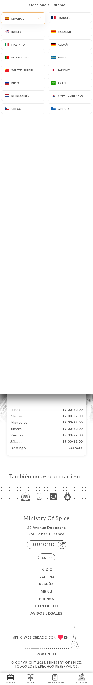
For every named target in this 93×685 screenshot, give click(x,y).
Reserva (10, 682)
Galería (46, 577)
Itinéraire (81, 682)
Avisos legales (46, 613)
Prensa (46, 598)
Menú (46, 591)
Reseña (46, 584)
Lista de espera (55, 682)
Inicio (46, 569)
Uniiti (50, 654)
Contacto (46, 606)
